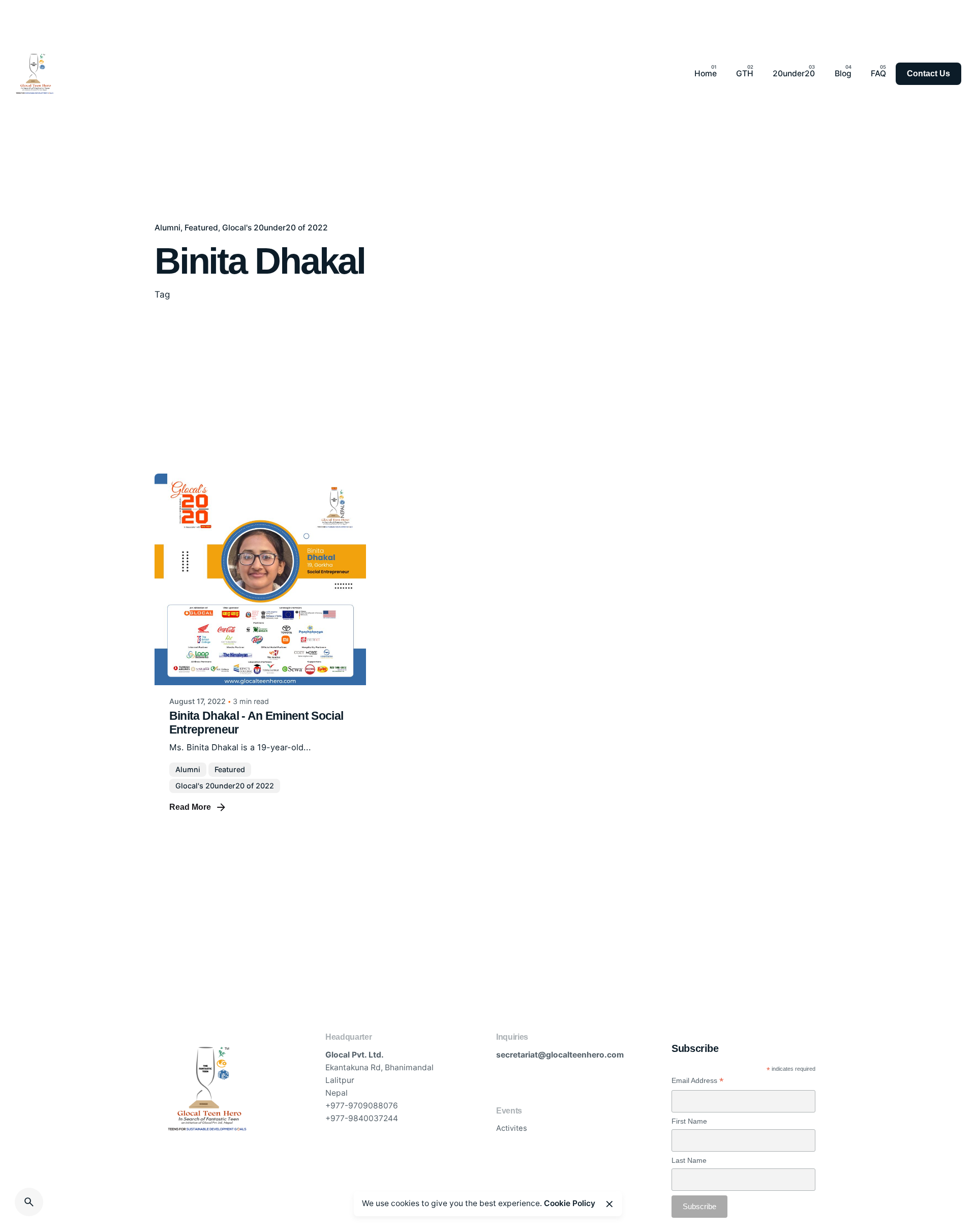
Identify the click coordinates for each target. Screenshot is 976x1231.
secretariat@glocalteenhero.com (560, 1055)
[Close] (609, 1204)
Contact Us (928, 73)
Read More (190, 807)
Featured (201, 227)
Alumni (167, 227)
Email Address (698, 1080)
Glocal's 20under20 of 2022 (275, 227)
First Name (689, 1121)
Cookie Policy (569, 1203)
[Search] (29, 1202)
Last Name (689, 1160)
